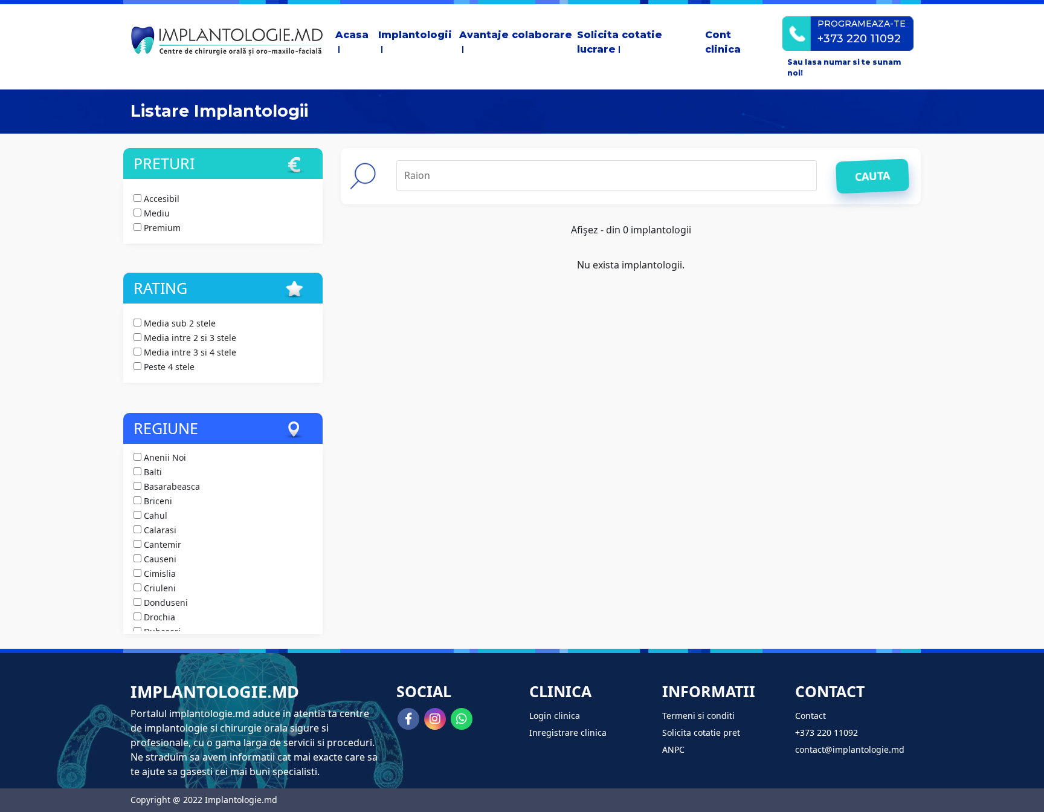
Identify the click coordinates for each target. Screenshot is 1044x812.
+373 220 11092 (826, 732)
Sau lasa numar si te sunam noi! (844, 67)
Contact (810, 715)
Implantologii (415, 35)
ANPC (673, 749)
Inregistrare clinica (568, 732)
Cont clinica (723, 42)
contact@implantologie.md (849, 749)
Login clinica (554, 715)
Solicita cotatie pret (701, 732)
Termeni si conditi (698, 715)
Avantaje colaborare (515, 35)
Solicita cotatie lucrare (619, 42)
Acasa (352, 35)
